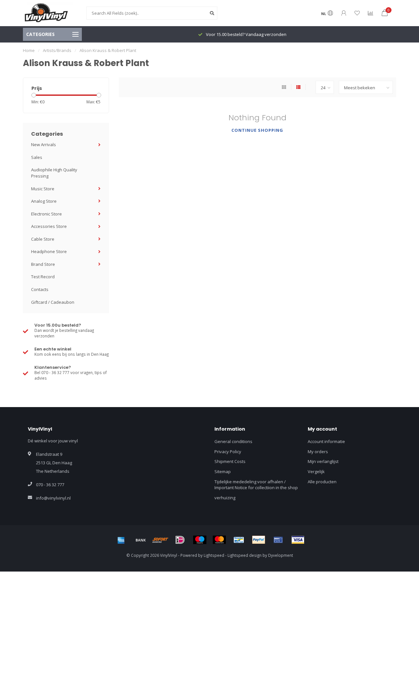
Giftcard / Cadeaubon (52, 302)
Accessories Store (49, 226)
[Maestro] (199, 540)
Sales (36, 157)
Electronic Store (46, 214)
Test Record (43, 277)
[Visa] (298, 540)
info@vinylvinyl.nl (53, 498)
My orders (318, 451)
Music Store (42, 189)
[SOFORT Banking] (160, 540)
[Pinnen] (278, 540)
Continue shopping (257, 130)
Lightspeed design (245, 555)
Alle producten (322, 482)
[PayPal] (258, 540)
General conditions (233, 441)
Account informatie (326, 441)
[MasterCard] (219, 540)
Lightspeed (214, 555)
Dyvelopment (280, 555)
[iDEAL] (180, 540)
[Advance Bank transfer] (141, 540)
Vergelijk (316, 471)
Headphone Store (49, 251)
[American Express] (121, 540)
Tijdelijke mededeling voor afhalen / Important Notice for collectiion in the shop (256, 485)
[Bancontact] (239, 540)
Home (29, 50)
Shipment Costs (230, 461)
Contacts (39, 289)
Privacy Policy (227, 451)
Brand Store (43, 264)
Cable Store (42, 239)
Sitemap (222, 471)
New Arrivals (43, 144)
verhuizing (224, 498)
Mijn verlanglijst (323, 461)
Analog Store (44, 201)
